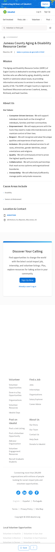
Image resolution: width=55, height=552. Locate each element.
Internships (34, 389)
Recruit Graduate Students (16, 460)
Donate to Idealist (37, 444)
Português (37, 501)
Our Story (33, 424)
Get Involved (8, 19)
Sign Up (47, 12)
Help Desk (33, 439)
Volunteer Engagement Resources (14, 451)
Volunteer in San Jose (33, 533)
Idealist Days (14, 412)
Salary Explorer (36, 399)
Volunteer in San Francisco (35, 538)
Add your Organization (15, 442)
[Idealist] (9, 12)
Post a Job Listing (17, 428)
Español (26, 501)
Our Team (33, 429)
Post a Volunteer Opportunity (16, 434)
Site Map (39, 509)
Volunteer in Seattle (12, 533)
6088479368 (11, 215)
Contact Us (34, 434)
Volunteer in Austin (31, 542)
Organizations (15, 400)
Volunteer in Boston (12, 538)
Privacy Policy (27, 509)
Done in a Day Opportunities (15, 394)
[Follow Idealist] (18, 493)
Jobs (31, 384)
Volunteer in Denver (11, 542)
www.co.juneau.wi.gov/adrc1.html (30, 52)
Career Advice (35, 404)
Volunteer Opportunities (15, 386)
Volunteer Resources (13, 406)
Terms (15, 509)
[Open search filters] (50, 28)
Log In (38, 12)
